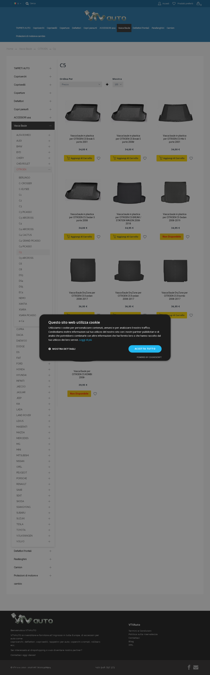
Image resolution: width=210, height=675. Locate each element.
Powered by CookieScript (149, 357)
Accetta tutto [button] (145, 348)
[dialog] (105, 337)
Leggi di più (85, 340)
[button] (61, 348)
